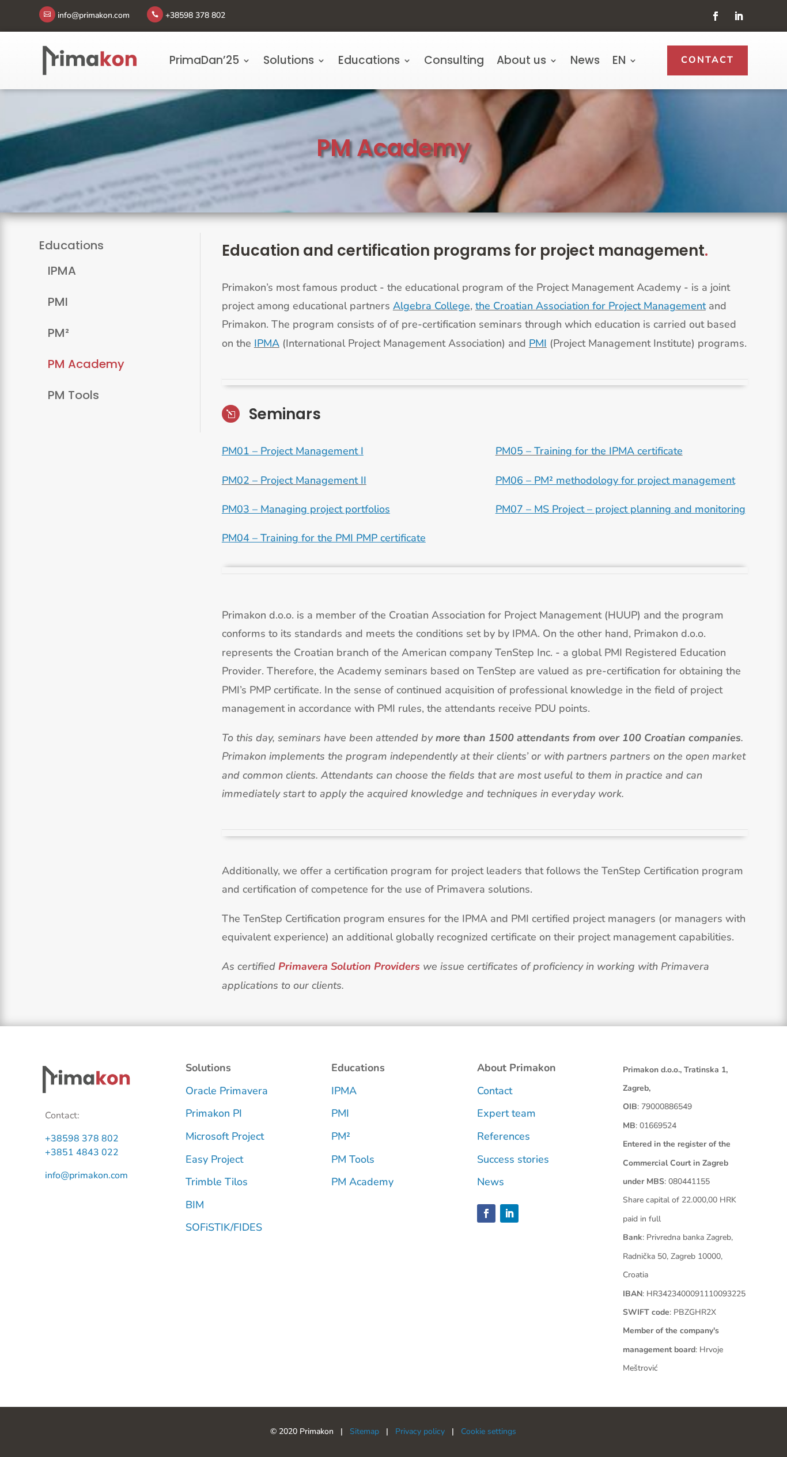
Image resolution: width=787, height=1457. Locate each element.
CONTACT (707, 60)
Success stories (513, 1159)
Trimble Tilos (217, 1182)
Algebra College (431, 306)
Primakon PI (214, 1113)
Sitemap (364, 1431)
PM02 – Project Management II (294, 480)
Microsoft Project (225, 1136)
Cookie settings (488, 1431)
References (503, 1136)
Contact (494, 1091)
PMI (58, 302)
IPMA (62, 271)
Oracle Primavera (227, 1091)
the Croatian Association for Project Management (590, 306)
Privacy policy (420, 1431)
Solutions (288, 61)
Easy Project (214, 1159)
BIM (195, 1205)
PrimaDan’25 (204, 61)
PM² (58, 333)
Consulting (454, 61)
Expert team (506, 1113)
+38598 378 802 (82, 1138)
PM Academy (86, 364)
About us (521, 61)
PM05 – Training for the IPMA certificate (589, 451)
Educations (369, 61)
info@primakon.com (86, 1175)
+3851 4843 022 (82, 1152)
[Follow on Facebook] (715, 16)
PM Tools (73, 395)
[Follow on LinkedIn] (738, 16)
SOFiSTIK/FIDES (224, 1227)
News (585, 61)
